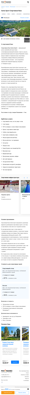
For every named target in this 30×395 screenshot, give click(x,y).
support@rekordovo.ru (6, 376)
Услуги (27, 372)
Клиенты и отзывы (25, 374)
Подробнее (15, 362)
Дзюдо (3, 14)
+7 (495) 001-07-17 (5, 374)
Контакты (27, 376)
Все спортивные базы (24, 370)
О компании (26, 380)
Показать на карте (24, 17)
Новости (27, 378)
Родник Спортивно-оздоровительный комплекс (8, 344)
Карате (13, 14)
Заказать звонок (22, 392)
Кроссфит (19, 14)
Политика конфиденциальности (22, 387)
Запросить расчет (8, 392)
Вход (2, 387)
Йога (9, 14)
